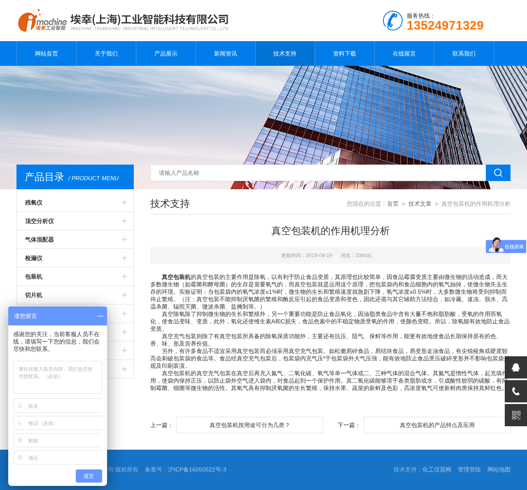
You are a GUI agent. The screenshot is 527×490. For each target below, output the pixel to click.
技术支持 (284, 53)
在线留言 (404, 53)
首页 (393, 203)
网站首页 (46, 53)
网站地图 (499, 469)
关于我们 (106, 53)
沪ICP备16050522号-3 (197, 469)
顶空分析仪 (39, 221)
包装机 (33, 276)
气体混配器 (39, 239)
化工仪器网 (436, 469)
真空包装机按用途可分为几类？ (250, 425)
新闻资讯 (225, 53)
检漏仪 (33, 258)
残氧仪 (33, 202)
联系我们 (464, 53)
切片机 (33, 295)
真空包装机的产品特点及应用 (437, 425)
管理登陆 (469, 469)
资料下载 (344, 53)
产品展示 (165, 53)
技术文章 (419, 203)
